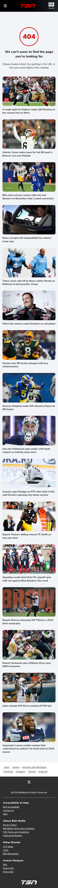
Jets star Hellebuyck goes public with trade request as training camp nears (26, 450)
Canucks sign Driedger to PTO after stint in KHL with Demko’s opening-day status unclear (28, 493)
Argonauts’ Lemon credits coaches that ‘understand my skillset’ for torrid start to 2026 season (28, 749)
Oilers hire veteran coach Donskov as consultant (28, 323)
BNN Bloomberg (11, 853)
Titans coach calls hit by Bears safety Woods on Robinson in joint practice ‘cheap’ (28, 282)
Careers (15, 767)
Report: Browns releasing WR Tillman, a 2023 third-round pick (27, 621)
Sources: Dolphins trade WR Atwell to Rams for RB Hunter (28, 407)
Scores (51, 8)
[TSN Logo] (27, 6)
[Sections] (5, 6)
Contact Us (8, 810)
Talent (7, 767)
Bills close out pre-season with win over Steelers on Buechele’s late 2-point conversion (28, 197)
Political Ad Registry (12, 835)
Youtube (32, 771)
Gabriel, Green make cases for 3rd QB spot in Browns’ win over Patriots (27, 154)
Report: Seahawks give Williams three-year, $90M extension (26, 664)
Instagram (20, 771)
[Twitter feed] (29, 782)
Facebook (8, 771)
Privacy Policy (10, 825)
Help (5, 814)
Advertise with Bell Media (34, 767)
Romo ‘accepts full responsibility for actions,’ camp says (27, 239)
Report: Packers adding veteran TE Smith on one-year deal (26, 536)
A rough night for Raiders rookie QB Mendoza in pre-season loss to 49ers (28, 111)
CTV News (8, 846)
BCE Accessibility (11, 807)
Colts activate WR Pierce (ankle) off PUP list (26, 705)
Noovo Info (8, 868)
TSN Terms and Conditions (16, 832)
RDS (5, 864)
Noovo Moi (8, 871)
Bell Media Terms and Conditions (19, 828)
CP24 (5, 850)
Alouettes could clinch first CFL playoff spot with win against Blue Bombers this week (26, 579)
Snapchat (43, 771)
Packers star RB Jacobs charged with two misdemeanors (25, 365)
